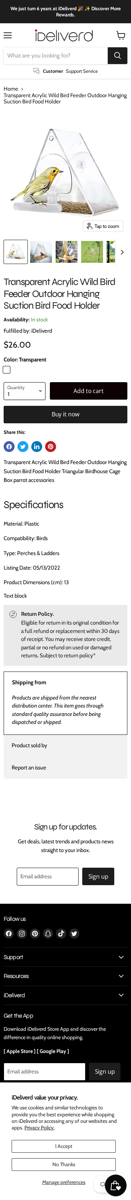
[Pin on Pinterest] (50, 446)
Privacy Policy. (39, 1127)
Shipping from (29, 682)
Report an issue (29, 767)
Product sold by (29, 745)
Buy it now (65, 414)
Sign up (98, 876)
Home (11, 89)
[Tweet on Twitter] (22, 446)
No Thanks (63, 1164)
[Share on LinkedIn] (36, 446)
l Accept (63, 1146)
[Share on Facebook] (9, 446)
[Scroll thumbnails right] (121, 252)
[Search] (117, 55)
